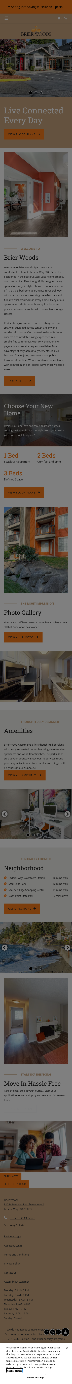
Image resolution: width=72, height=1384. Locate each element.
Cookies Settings (35, 1377)
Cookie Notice (14, 1370)
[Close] (66, 1348)
